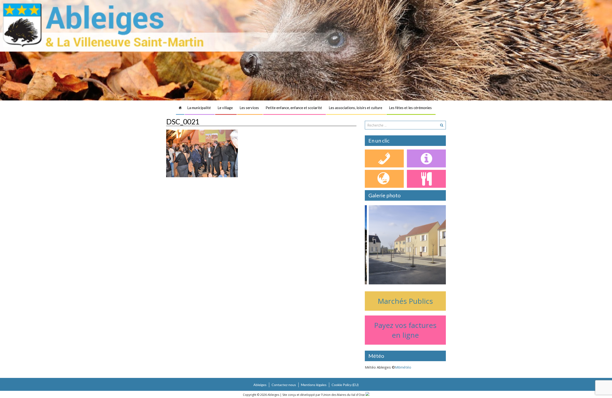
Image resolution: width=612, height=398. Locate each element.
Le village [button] (225, 107)
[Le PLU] (384, 179)
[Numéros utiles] (384, 158)
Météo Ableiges (378, 367)
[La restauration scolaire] (426, 179)
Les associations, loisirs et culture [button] (355, 107)
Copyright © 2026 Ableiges (261, 395)
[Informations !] (426, 158)
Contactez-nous (284, 385)
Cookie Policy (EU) (345, 385)
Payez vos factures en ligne (405, 330)
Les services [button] (249, 107)
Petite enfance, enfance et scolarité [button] (294, 107)
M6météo (403, 367)
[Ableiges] (180, 107)
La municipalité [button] (199, 107)
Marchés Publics (405, 301)
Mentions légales (314, 385)
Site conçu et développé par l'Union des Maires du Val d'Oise (323, 395)
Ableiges (260, 385)
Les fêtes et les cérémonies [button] (410, 107)
